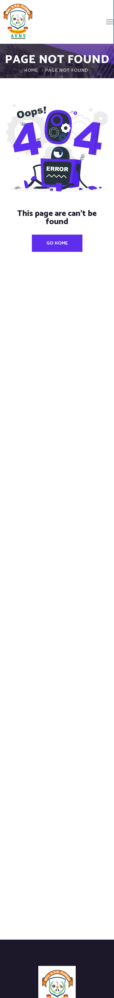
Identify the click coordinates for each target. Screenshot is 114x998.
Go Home (57, 243)
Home (31, 70)
